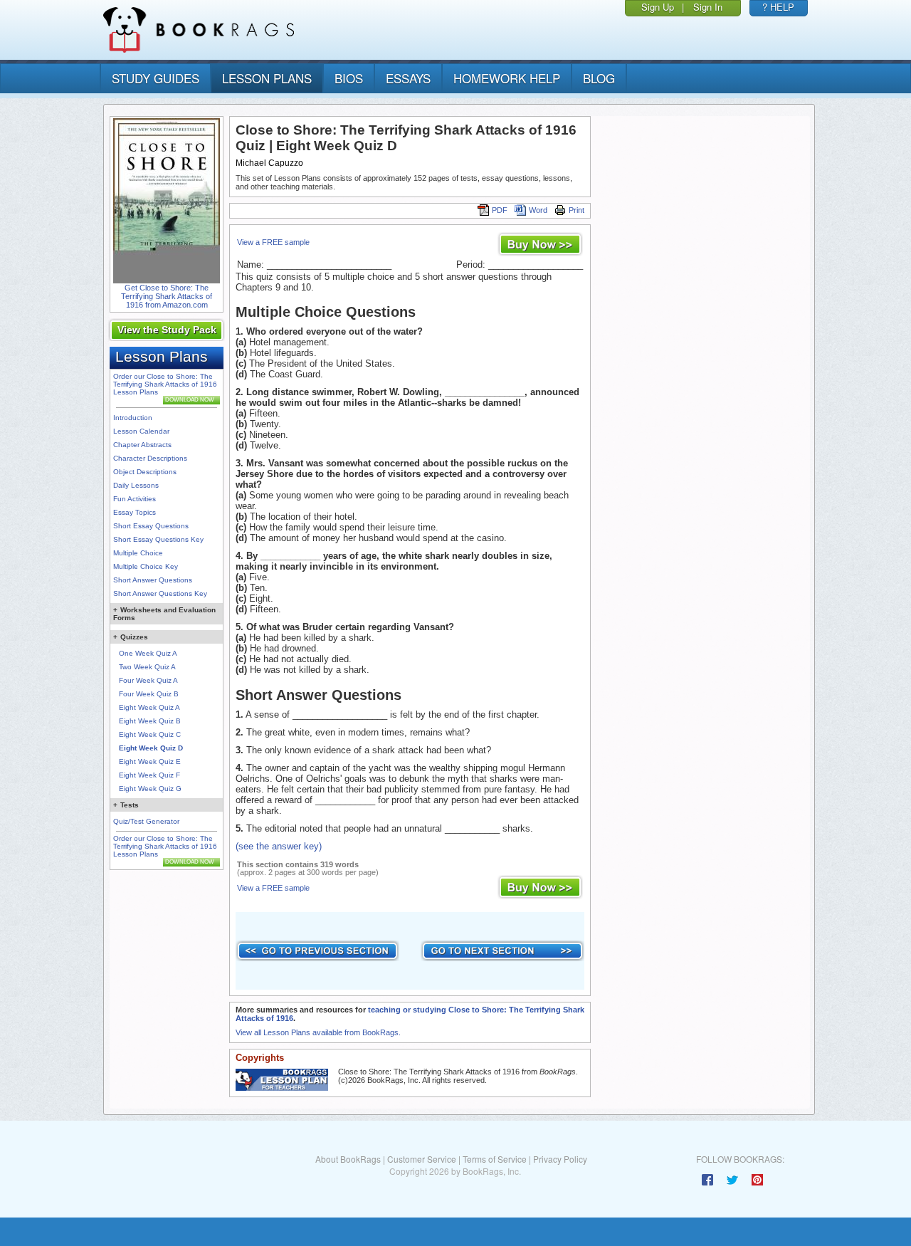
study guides (155, 78)
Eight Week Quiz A (149, 707)
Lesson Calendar (141, 431)
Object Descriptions (145, 472)
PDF (499, 210)
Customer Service (421, 1159)
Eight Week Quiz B (150, 721)
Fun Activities (134, 499)
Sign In (707, 7)
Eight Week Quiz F (149, 775)
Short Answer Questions (152, 580)
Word (538, 210)
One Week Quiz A (148, 653)
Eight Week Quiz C (150, 734)
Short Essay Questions (151, 526)
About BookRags (348, 1159)
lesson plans (267, 78)
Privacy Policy (560, 1159)
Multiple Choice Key (145, 566)
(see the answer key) (279, 846)
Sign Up (657, 7)
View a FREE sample (273, 242)
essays (408, 78)
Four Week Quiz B (149, 694)
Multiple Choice (138, 553)
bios (349, 78)
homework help (506, 78)
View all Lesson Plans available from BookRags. (318, 1032)
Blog (599, 78)
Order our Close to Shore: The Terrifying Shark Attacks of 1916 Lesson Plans (165, 384)
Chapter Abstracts (142, 445)
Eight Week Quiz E (150, 761)
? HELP (778, 7)
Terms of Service (495, 1159)
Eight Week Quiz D (151, 748)
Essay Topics (134, 512)
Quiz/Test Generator (146, 821)
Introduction (132, 418)
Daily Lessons (136, 485)
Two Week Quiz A (147, 667)
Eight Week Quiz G (150, 788)
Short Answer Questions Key (160, 593)
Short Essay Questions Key (158, 539)
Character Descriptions (150, 458)
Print (576, 210)
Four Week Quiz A (148, 680)
